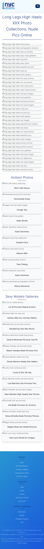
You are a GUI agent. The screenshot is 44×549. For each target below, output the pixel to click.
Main (22, 462)
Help (22, 487)
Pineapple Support (22, 519)
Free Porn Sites (22, 476)
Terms (22, 491)
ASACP (22, 515)
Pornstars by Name (22, 473)
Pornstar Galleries (22, 469)
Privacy (22, 494)
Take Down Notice (22, 498)
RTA (22, 522)
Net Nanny (22, 512)
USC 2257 (22, 501)
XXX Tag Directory (22, 466)
